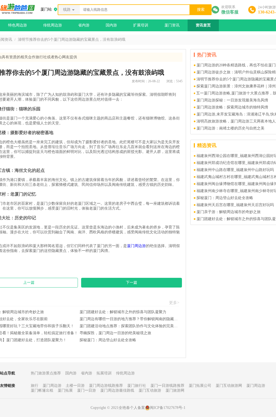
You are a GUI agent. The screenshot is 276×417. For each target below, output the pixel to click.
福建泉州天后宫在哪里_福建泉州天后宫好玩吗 (235, 205)
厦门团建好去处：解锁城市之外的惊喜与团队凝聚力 (123, 312)
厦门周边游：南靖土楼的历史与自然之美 (230, 128)
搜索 (201, 10)
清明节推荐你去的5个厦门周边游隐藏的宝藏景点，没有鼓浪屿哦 (71, 39)
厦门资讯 (172, 25)
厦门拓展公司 (200, 386)
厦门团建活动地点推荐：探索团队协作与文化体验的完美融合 (129, 326)
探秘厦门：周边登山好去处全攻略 (108, 340)
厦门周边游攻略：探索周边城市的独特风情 (232, 107)
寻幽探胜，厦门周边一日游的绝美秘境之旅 (115, 333)
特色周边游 (17, 25)
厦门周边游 (136, 246)
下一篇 (131, 283)
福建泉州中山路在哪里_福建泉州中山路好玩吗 (235, 170)
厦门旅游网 (174, 390)
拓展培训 (104, 373)
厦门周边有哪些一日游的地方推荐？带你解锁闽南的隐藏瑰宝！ (129, 319)
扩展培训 (140, 25)
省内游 (83, 25)
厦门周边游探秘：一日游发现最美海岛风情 (232, 100)
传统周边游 (52, 25)
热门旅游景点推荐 (46, 373)
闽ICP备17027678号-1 (167, 408)
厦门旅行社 (136, 386)
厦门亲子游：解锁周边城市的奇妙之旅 (228, 212)
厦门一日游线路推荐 (167, 386)
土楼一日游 (75, 386)
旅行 (34, 386)
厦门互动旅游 (150, 390)
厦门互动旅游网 (229, 386)
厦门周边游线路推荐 (106, 386)
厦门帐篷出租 (42, 390)
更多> (174, 302)
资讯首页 (203, 25)
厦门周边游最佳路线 (117, 390)
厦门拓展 (65, 390)
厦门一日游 (86, 390)
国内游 (111, 25)
